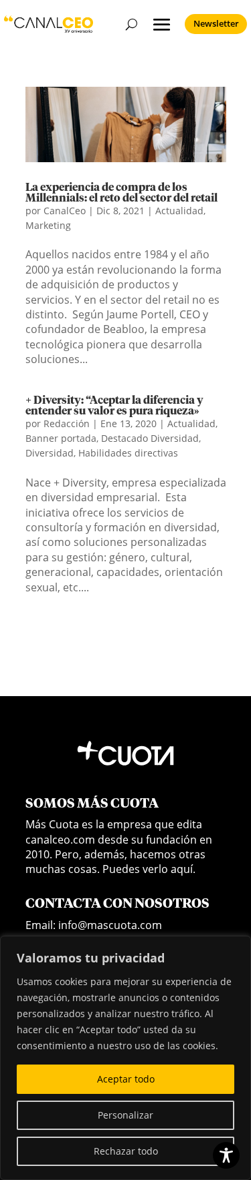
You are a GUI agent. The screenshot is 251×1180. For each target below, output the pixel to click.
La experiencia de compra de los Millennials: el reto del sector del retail (121, 193)
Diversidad (49, 453)
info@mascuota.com (110, 925)
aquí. (183, 869)
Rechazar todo (126, 1151)
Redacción (67, 423)
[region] (125, 1058)
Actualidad (179, 210)
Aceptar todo (126, 1079)
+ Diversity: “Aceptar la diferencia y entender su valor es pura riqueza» (114, 405)
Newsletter (216, 23)
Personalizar (125, 1115)
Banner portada (60, 438)
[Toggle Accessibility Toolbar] (226, 1155)
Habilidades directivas (128, 453)
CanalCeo (65, 210)
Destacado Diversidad (150, 438)
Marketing (48, 225)
